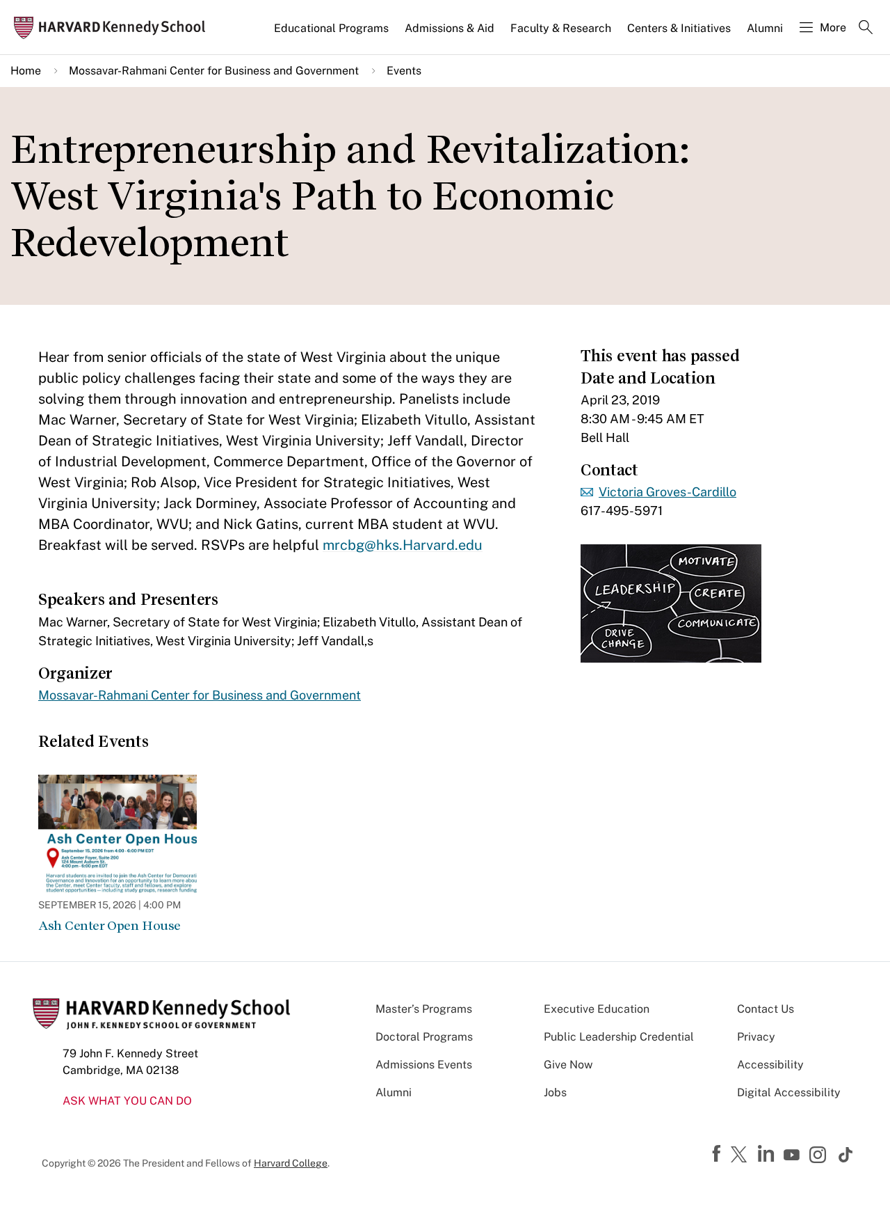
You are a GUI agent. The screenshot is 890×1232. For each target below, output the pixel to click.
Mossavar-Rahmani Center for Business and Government (214, 70)
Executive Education (596, 1009)
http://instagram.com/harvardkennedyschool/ (819, 1156)
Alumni (765, 28)
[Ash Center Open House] (117, 834)
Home (25, 70)
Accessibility (770, 1064)
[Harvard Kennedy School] (114, 27)
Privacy (756, 1036)
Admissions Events (423, 1064)
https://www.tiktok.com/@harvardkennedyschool (846, 1154)
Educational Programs (331, 28)
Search (865, 28)
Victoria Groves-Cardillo (667, 491)
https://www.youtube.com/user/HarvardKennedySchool (793, 1155)
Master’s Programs (423, 1009)
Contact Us (765, 1009)
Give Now (568, 1064)
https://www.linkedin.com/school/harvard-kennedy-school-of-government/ (767, 1154)
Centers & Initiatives (679, 28)
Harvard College (290, 1163)
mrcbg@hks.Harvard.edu (403, 545)
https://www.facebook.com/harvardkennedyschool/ (718, 1154)
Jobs (555, 1092)
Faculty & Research (560, 28)
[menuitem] (332, 34)
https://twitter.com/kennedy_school (741, 1155)
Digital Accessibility (789, 1092)
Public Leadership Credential (619, 1036)
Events (404, 70)
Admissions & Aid (449, 28)
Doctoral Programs (424, 1036)
